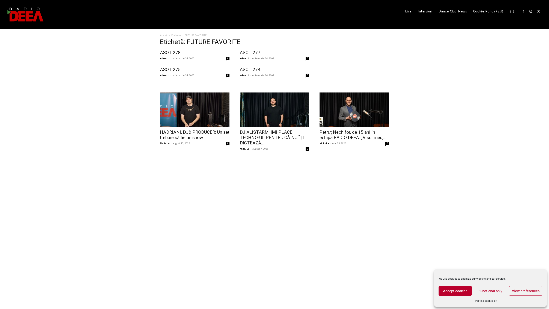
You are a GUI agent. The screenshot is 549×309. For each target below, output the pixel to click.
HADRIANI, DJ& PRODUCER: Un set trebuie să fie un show (194, 135)
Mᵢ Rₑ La (165, 143)
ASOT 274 (250, 69)
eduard (164, 58)
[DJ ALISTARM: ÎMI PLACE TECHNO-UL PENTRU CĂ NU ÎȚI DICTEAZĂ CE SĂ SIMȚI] (274, 109)
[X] (539, 11)
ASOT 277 (250, 52)
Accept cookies (455, 291)
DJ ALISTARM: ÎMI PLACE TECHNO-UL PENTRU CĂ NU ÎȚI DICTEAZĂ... (272, 137)
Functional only (490, 291)
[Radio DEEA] (25, 14)
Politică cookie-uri (486, 300)
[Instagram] (531, 11)
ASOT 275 (170, 69)
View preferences (526, 291)
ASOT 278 (170, 52)
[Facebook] (523, 11)
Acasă (163, 35)
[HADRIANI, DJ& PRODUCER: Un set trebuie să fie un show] (194, 109)
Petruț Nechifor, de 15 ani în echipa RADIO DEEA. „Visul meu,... (353, 135)
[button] (512, 11)
